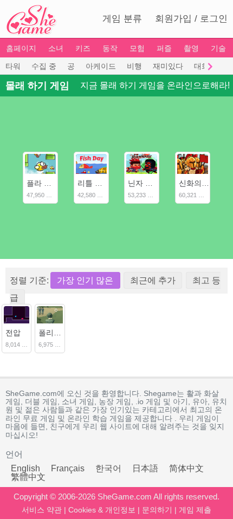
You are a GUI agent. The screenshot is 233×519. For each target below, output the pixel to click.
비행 (134, 66)
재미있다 (168, 66)
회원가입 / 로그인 (191, 19)
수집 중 (43, 66)
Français (68, 468)
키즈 (82, 48)
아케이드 (101, 66)
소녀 (55, 48)
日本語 (145, 468)
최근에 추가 (153, 280)
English (25, 468)
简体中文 (186, 468)
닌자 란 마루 (149, 183)
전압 (13, 332)
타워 (13, 66)
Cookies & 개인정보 (101, 509)
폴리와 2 (53, 332)
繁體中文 (28, 477)
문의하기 (157, 509)
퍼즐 (164, 48)
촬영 (191, 48)
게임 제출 (195, 509)
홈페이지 (21, 48)
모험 (137, 48)
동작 (110, 48)
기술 (218, 48)
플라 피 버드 (48, 183)
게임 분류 (122, 19)
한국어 (108, 468)
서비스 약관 (42, 509)
